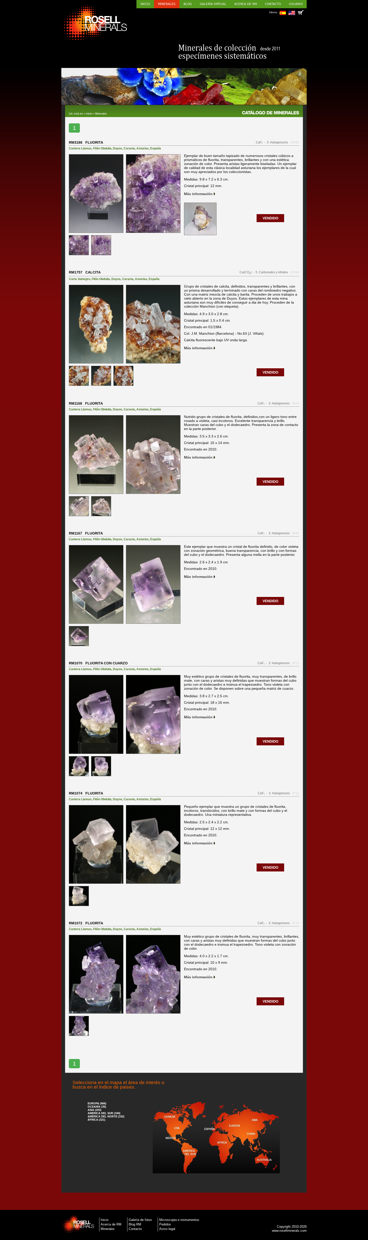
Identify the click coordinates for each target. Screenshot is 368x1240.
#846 (295, 403)
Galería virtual (213, 4)
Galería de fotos (140, 1220)
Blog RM (135, 1224)
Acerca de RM (245, 4)
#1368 (294, 272)
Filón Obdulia (102, 148)
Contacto (273, 4)
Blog (187, 4)
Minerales (166, 4)
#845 (295, 533)
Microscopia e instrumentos (179, 1220)
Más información (198, 194)
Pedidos (165, 1224)
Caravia (129, 148)
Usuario (296, 4)
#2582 (294, 142)
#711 (295, 793)
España (155, 148)
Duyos (117, 148)
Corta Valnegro (79, 279)
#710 (295, 923)
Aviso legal (167, 1229)
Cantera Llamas (80, 148)
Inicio (145, 4)
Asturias (142, 148)
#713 (295, 663)
